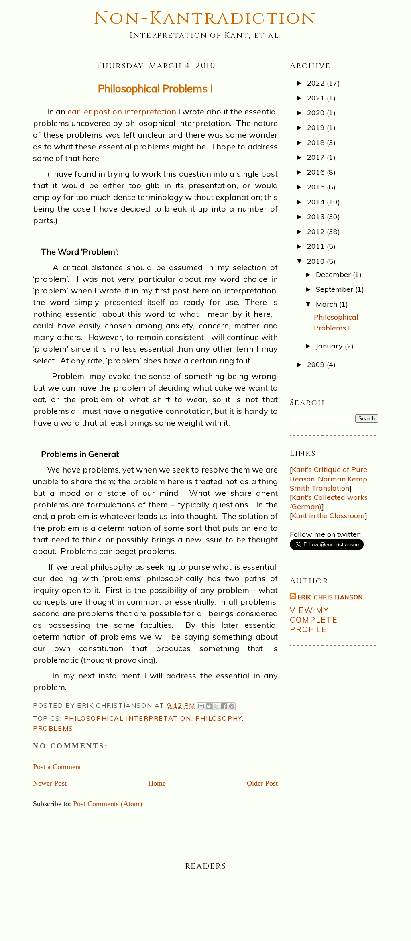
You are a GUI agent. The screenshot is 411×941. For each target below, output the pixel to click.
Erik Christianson (330, 597)
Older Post (262, 783)
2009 (317, 364)
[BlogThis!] (209, 706)
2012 (317, 231)
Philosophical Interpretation (127, 718)
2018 (317, 142)
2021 (317, 97)
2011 (317, 246)
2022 (317, 83)
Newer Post (50, 783)
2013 (317, 216)
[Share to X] (216, 706)
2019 (317, 127)
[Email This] (201, 706)
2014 (317, 201)
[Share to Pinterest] (232, 706)
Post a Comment (57, 767)
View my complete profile (314, 619)
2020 (317, 112)
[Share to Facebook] (224, 706)
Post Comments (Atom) (107, 804)
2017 (317, 157)
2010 (317, 261)
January (330, 345)
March (327, 304)
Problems (53, 728)
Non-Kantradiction (205, 18)
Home (157, 783)
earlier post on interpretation (121, 111)
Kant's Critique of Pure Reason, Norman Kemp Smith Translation (328, 479)
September (335, 289)
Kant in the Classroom (328, 515)
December (334, 274)
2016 (317, 172)
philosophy (218, 718)
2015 (317, 186)
